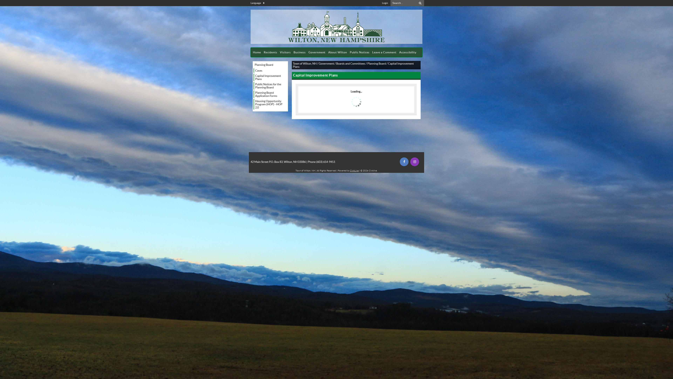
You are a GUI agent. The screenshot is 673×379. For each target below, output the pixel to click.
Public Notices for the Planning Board (268, 86)
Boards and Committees (350, 63)
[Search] (420, 3)
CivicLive (354, 170)
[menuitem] (256, 52)
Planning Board (264, 64)
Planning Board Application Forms (266, 94)
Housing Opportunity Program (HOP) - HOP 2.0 (268, 104)
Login (385, 3)
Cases (258, 70)
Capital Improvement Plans (268, 77)
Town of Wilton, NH (305, 63)
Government (326, 63)
